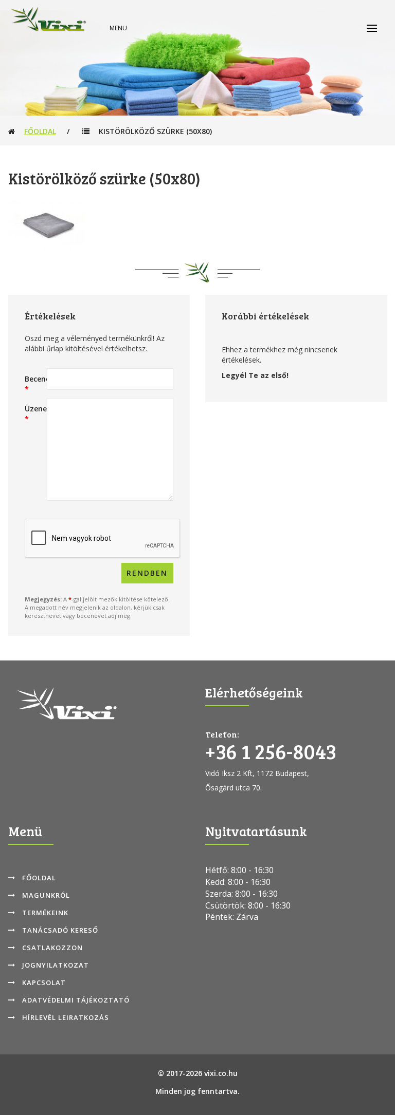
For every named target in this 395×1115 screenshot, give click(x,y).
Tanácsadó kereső (60, 930)
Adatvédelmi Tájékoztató (76, 1000)
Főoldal (40, 131)
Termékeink (45, 912)
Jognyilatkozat (55, 965)
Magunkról (46, 895)
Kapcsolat (44, 982)
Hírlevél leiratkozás (65, 1017)
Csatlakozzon (52, 947)
